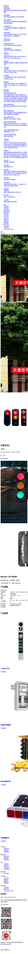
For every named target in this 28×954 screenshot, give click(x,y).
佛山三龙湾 (23, 142)
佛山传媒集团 (15, 157)
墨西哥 (8, 166)
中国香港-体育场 (15, 171)
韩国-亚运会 (22, 173)
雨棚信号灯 (16, 28)
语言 (2, 232)
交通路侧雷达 (17, 50)
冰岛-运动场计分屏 (14, 174)
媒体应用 (6, 177)
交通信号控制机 (8, 34)
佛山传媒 (22, 157)
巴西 (15, 99)
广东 (8, 197)
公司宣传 (6, 226)
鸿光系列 (6, 56)
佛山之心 (6, 142)
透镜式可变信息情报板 (10, 10)
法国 (5, 125)
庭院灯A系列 (14, 83)
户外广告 (6, 54)
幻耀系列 (11, 62)
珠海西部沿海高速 (22, 99)
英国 (12, 136)
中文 (2, 233)
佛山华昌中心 (18, 155)
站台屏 (5, 45)
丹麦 (8, 125)
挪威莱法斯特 (22, 112)
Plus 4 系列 (17, 56)
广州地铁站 (23, 123)
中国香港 (9, 173)
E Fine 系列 (14, 58)
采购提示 (6, 207)
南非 (10, 142)
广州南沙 (16, 94)
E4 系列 (22, 56)
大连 (20, 192)
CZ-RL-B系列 (19, 85)
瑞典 (9, 101)
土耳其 (21, 106)
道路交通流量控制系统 (10, 134)
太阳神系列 (22, 83)
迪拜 (9, 136)
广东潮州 (24, 98)
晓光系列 (11, 56)
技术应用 (6, 209)
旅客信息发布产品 (9, 43)
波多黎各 (17, 144)
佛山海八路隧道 (8, 112)
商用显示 (6, 150)
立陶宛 (24, 155)
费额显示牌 (22, 28)
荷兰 (8, 119)
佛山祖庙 (9, 144)
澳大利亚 (11, 99)
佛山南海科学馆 (16, 152)
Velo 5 (9, 58)
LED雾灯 (6, 29)
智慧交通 (6, 7)
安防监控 (6, 160)
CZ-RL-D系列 (11, 85)
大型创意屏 (7, 182)
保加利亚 (24, 125)
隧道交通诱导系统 (9, 111)
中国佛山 (6, 162)
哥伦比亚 (22, 96)
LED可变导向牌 (19, 16)
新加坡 (5, 123)
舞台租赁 (6, 165)
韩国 (8, 201)
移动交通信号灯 (8, 36)
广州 (13, 131)
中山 (10, 131)
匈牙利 (17, 96)
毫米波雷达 (7, 211)
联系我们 (6, 222)
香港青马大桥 (15, 106)
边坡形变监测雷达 (9, 50)
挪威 (5, 201)
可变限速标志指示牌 (15, 21)
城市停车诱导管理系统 (10, 122)
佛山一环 (9, 98)
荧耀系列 (22, 62)
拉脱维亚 (13, 101)
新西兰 (10, 146)
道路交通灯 (7, 32)
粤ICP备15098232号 (6, 944)
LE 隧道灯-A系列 (8, 78)
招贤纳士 (6, 221)
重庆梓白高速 (7, 106)
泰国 (5, 119)
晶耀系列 (6, 62)
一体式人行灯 (23, 34)
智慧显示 (6, 53)
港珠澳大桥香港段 (10, 96)
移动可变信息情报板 (9, 16)
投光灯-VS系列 (8, 70)
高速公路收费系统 (9, 104)
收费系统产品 (7, 26)
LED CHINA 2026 (8, 229)
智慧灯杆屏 (7, 39)
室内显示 (6, 61)
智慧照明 (6, 67)
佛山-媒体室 (7, 179)
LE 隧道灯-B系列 (21, 77)
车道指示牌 (7, 21)
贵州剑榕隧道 (15, 114)
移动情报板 (7, 15)
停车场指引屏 (18, 45)
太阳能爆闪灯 (16, 36)
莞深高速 (18, 101)
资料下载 (6, 227)
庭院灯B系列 (7, 83)
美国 (14, 147)
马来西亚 (14, 98)
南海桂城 (6, 131)
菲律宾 (5, 136)
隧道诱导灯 (10, 23)
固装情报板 (7, 8)
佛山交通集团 (10, 155)
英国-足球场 (7, 171)
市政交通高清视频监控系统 (11, 130)
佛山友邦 (17, 142)
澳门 (17, 185)
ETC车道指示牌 (8, 28)
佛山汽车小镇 (10, 154)
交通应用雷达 (7, 48)
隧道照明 (6, 75)
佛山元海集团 (7, 152)
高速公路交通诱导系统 (10, 93)
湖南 (10, 197)
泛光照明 (6, 69)
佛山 (5, 144)
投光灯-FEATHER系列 (18, 70)
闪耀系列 (16, 62)
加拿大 (12, 123)
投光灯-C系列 (13, 72)
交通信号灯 (16, 34)
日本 (12, 166)
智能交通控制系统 (9, 117)
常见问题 (6, 214)
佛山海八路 (11, 94)
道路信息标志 (7, 20)
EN (4, 233)
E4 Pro (19, 58)
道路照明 (6, 82)
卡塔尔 (5, 94)
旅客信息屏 (11, 45)
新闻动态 (6, 219)
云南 (5, 197)
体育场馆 (6, 169)
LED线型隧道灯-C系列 (10, 77)
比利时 (14, 119)
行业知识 (6, 206)
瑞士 (17, 147)
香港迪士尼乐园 (17, 125)
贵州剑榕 (19, 98)
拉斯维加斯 (7, 184)
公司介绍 (6, 217)
